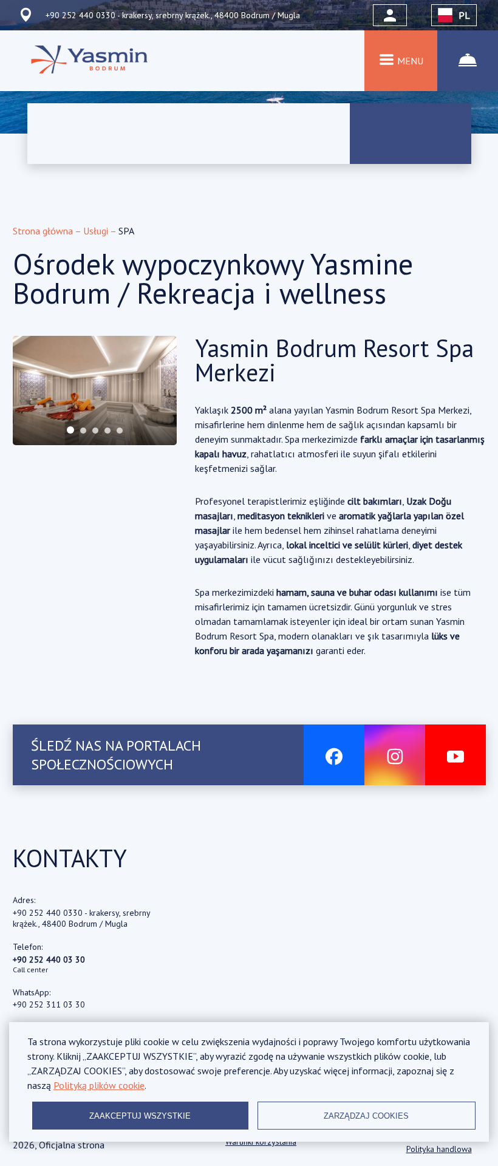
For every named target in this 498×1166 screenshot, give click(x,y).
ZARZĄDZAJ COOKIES (366, 1115)
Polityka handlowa (439, 1149)
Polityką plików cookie (99, 1085)
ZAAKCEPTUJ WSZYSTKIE (140, 1115)
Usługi (96, 231)
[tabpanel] (95, 390)
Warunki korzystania (260, 1141)
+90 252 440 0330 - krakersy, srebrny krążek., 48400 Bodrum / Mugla (81, 918)
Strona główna (44, 231)
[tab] (70, 430)
